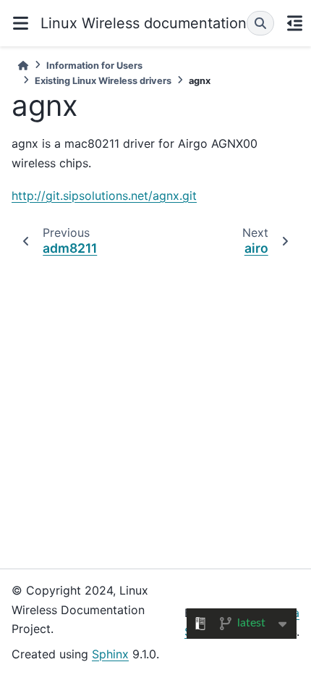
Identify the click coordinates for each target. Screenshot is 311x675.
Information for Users (94, 65)
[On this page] (294, 23)
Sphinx (110, 654)
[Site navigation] (20, 23)
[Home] (23, 65)
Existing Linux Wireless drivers (103, 80)
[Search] (260, 23)
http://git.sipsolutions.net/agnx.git (104, 195)
